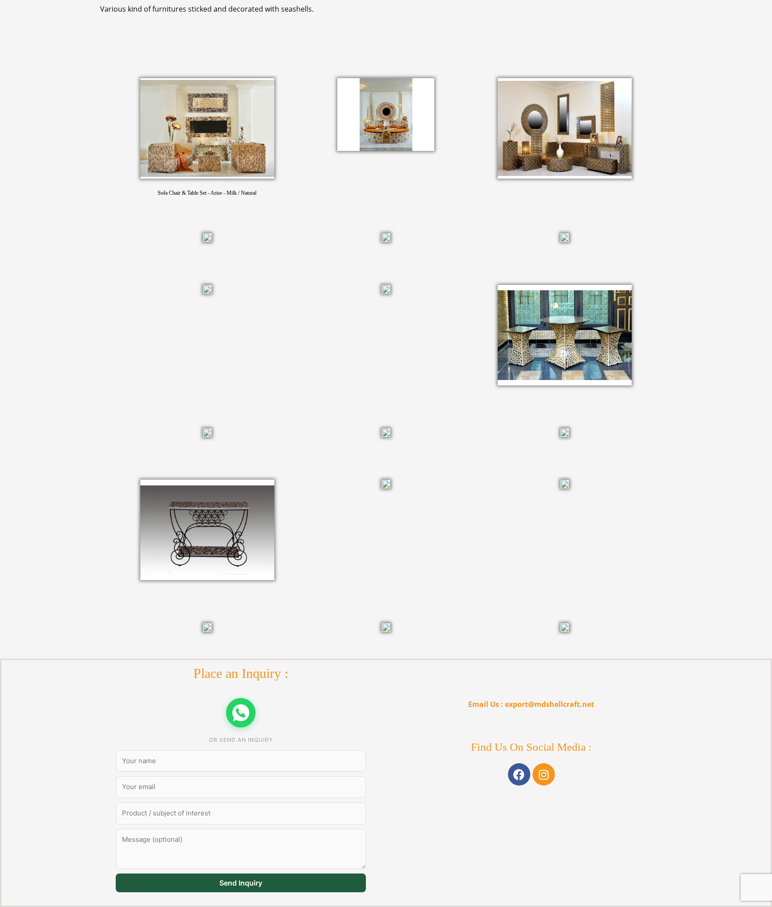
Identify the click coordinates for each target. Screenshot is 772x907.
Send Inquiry (240, 882)
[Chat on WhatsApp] (241, 712)
